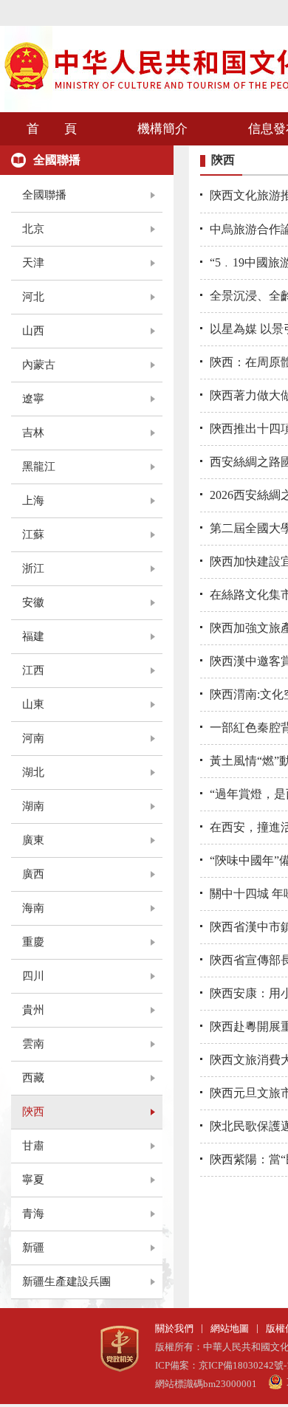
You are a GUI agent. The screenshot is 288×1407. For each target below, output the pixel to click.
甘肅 (33, 1146)
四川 (33, 976)
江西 (33, 670)
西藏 (33, 1078)
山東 (33, 704)
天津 (33, 263)
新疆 (33, 1247)
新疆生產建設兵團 (66, 1281)
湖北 (33, 772)
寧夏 (33, 1180)
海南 (33, 908)
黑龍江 (38, 466)
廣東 (33, 840)
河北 (33, 297)
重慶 (33, 942)
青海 (33, 1213)
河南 (33, 738)
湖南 (33, 806)
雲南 (33, 1044)
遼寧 (33, 399)
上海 (33, 500)
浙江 (33, 568)
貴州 (33, 1010)
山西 (33, 331)
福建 (33, 636)
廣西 (33, 874)
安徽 (33, 602)
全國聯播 (44, 195)
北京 (33, 229)
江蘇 (33, 534)
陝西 (33, 1112)
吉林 (33, 432)
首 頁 (52, 129)
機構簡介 (162, 129)
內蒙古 (38, 365)
